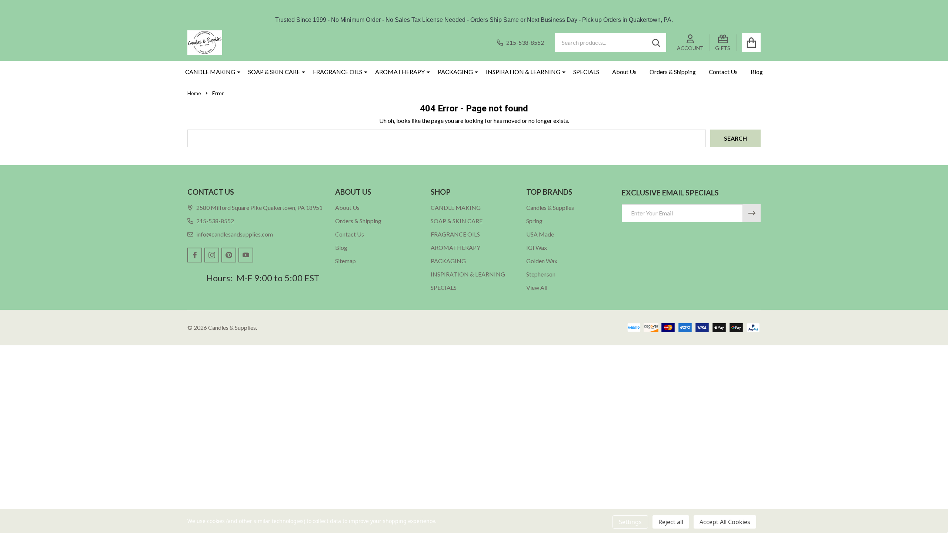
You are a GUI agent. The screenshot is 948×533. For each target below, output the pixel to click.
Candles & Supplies (550, 207)
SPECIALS (586, 71)
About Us (624, 71)
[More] (235, 71)
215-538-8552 (215, 220)
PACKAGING (455, 71)
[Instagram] (211, 255)
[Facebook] (194, 255)
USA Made (540, 234)
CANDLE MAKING (210, 71)
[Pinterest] (228, 255)
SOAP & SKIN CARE (274, 71)
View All (536, 287)
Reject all (670, 522)
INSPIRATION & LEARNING (523, 71)
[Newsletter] (752, 213)
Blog (757, 71)
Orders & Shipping (673, 71)
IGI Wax (536, 247)
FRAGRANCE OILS (337, 71)
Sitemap (345, 260)
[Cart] (751, 42)
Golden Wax (541, 260)
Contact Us (723, 71)
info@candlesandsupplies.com (234, 234)
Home (194, 93)
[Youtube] (245, 255)
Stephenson (540, 274)
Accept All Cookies (725, 522)
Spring (534, 220)
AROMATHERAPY (400, 71)
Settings (630, 522)
